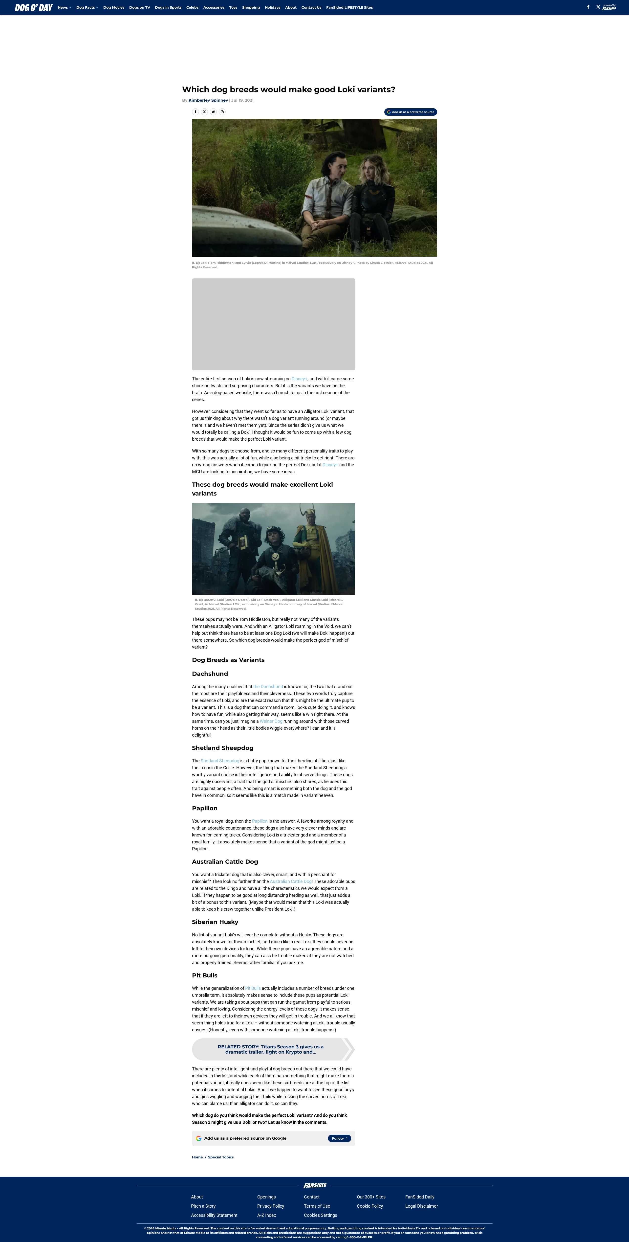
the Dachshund (268, 686)
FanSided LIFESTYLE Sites (349, 7)
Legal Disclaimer (421, 1206)
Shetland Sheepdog (220, 760)
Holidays (272, 7)
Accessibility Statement (214, 1215)
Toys (233, 7)
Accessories (213, 7)
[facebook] (588, 7)
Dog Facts (85, 7)
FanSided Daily (419, 1196)
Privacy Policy (270, 1206)
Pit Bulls (253, 988)
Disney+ (299, 378)
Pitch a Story (203, 1206)
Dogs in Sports (168, 7)
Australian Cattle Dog (291, 881)
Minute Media (165, 1228)
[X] (598, 7)
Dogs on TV (139, 7)
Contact (312, 1196)
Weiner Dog (271, 721)
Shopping (251, 7)
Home (197, 1157)
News (63, 7)
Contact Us (311, 7)
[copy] (222, 111)
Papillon (260, 821)
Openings (266, 1196)
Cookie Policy (370, 1206)
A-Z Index (266, 1215)
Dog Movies (113, 7)
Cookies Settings (320, 1215)
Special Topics (221, 1157)
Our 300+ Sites (371, 1196)
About (291, 7)
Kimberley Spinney (208, 100)
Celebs (192, 7)
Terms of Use (317, 1206)
